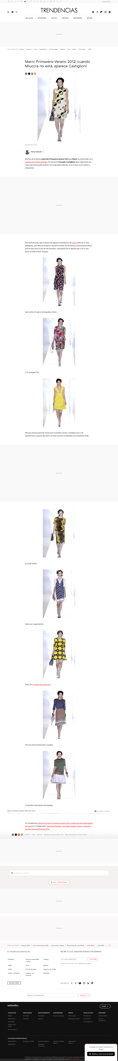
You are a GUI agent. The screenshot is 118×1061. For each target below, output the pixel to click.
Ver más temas (14, 983)
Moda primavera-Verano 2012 (54, 834)
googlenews (109, 12)
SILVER (89, 18)
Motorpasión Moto (74, 1018)
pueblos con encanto (30, 974)
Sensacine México (43, 1041)
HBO (89, 49)
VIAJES (54, 18)
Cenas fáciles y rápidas (57, 945)
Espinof (40, 1018)
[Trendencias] (59, 10)
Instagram (105, 12)
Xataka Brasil (11, 1044)
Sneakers (11, 959)
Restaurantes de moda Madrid (75, 945)
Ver (60, 882)
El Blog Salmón (103, 1015)
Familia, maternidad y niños (32, 960)
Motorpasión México (72, 1042)
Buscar (16, 12)
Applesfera (11, 1021)
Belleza (45, 965)
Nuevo (12, 12)
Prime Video (82, 49)
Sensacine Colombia (41, 1045)
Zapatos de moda (49, 969)
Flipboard (101, 12)
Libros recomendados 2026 (41, 945)
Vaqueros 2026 (25, 945)
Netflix (74, 49)
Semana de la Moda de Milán (36, 162)
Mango (22, 49)
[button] (37, 152)
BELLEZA (29, 18)
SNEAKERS (77, 18)
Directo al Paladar (58, 1015)
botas (10, 969)
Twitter (29, 74)
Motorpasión (72, 1015)
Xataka (10, 1015)
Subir (104, 1006)
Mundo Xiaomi (12, 1029)
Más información (74, 1059)
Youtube (79, 982)
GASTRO (65, 18)
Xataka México (12, 1041)
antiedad (46, 973)
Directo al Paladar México (58, 1042)
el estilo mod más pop (41, 684)
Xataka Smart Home (12, 1025)
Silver (28, 965)
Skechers (62, 49)
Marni (40, 834)
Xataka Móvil (12, 1018)
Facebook (97, 12)
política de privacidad (85, 963)
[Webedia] (13, 1005)
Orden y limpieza (13, 973)
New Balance (43, 49)
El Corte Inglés (53, 49)
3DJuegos (26, 1015)
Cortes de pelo (31, 969)
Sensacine (41, 1015)
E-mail (35, 74)
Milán (33, 834)
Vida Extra (26, 1018)
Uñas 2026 (101, 945)
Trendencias (87, 1015)
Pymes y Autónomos (102, 1019)
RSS (88, 982)
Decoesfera (87, 1018)
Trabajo (45, 959)
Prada (74, 242)
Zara (35, 49)
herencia (28, 49)
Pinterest (93, 12)
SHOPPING (42, 18)
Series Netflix (91, 945)
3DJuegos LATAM (28, 1041)
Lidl (69, 49)
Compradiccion (88, 1021)
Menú (8, 12)
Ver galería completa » (104, 811)
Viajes (10, 965)
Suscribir (93, 959)
